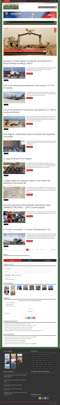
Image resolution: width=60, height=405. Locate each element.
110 (44, 249)
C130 (45, 356)
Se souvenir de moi (17, 275)
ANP (40, 354)
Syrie (53, 366)
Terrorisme (34, 368)
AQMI (43, 354)
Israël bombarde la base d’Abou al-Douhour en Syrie (23, 51)
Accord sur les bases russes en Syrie (18, 1)
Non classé (18, 114)
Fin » (50, 251)
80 (32, 249)
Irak (43, 362)
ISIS (46, 362)
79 (30, 249)
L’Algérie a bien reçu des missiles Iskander (23, 328)
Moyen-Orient (12, 65)
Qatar (40, 366)
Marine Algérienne (48, 364)
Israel (49, 362)
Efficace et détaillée (10, 302)
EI (47, 360)
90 (37, 249)
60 (14, 249)
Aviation (38, 356)
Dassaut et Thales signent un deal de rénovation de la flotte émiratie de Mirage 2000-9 (27, 62)
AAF (33, 354)
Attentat (33, 356)
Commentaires (48, 260)
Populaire (12, 260)
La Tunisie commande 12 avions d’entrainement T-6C (27, 229)
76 (22, 249)
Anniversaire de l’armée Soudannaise (12, 340)
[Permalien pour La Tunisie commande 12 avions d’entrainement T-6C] (14, 244)
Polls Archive (7, 313)
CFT (53, 356)
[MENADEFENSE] (11, 8)
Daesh (50, 358)
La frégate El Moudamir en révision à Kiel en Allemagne (20, 327)
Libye (53, 362)
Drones (40, 360)
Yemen (50, 368)
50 (11, 249)
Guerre (33, 362)
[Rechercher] (56, 7)
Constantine (38, 358)
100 (40, 249)
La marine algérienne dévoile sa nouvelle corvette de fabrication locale (28, 330)
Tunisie (39, 368)
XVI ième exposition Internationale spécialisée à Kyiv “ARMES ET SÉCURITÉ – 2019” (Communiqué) (26, 206)
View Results (30, 311)
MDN (37, 366)
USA (47, 368)
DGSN (36, 360)
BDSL (42, 356)
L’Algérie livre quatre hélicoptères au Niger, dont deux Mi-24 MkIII (17, 343)
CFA (48, 356)
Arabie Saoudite (49, 354)
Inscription (7, 277)
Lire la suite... (29, 73)
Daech (46, 358)
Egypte (44, 360)
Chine (33, 358)
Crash (43, 358)
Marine (42, 364)
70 (17, 249)
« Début (5, 249)
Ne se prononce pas (10, 306)
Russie (50, 366)
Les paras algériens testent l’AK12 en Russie (21, 323)
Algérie (11, 139)
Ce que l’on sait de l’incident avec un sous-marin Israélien (24, 325)
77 (24, 249)
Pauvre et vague (9, 304)
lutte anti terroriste (35, 364)
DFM (33, 360)
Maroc (33, 366)
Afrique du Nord (13, 114)
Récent (30, 260)
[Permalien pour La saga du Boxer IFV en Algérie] (14, 173)
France (50, 360)
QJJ (46, 366)
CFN (51, 356)
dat (53, 358)
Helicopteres (38, 362)
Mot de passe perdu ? (9, 279)
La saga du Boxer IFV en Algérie (17, 158)
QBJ (43, 366)
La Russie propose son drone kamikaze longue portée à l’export (17, 337)
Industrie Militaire (16, 161)
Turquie (43, 368)
